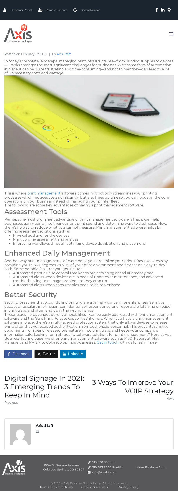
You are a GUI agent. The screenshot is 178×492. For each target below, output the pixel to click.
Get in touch (108, 342)
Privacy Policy (128, 487)
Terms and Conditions (56, 487)
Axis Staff (64, 54)
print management (44, 193)
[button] (171, 33)
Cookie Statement (95, 487)
